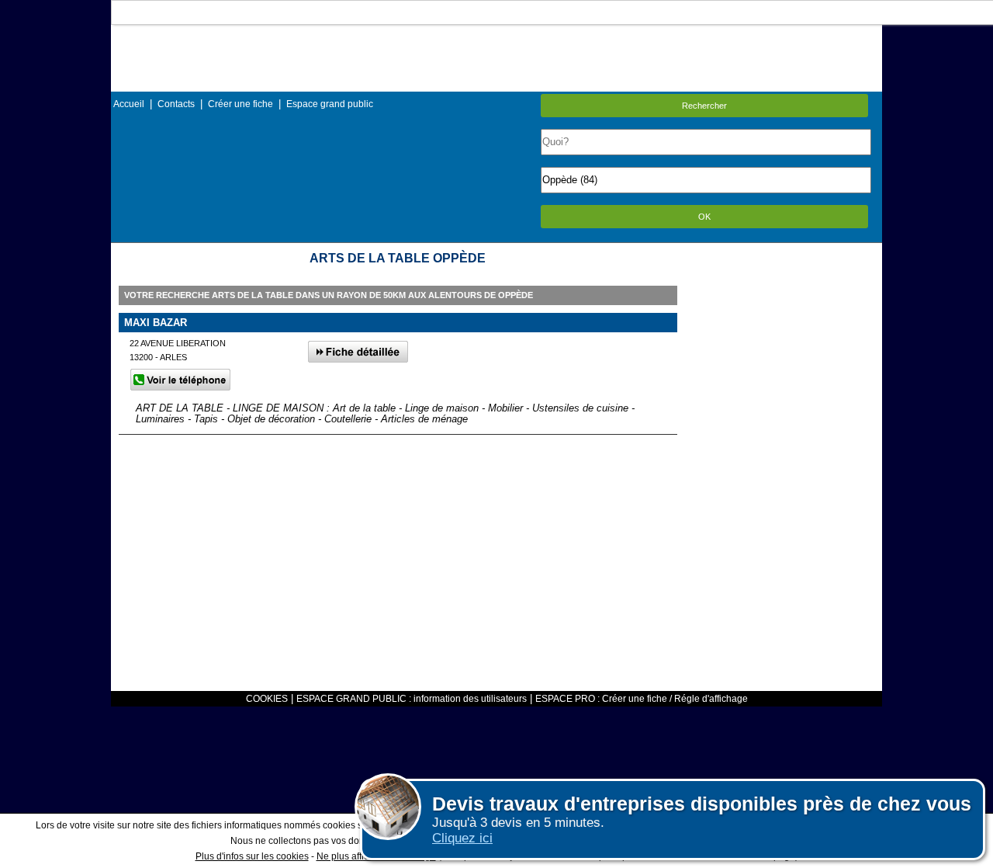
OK (704, 216)
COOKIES (267, 698)
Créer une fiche (240, 104)
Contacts (176, 104)
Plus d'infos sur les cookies (252, 856)
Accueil (128, 104)
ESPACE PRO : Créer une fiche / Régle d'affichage (641, 698)
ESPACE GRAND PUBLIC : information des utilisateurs (411, 698)
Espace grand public (329, 104)
